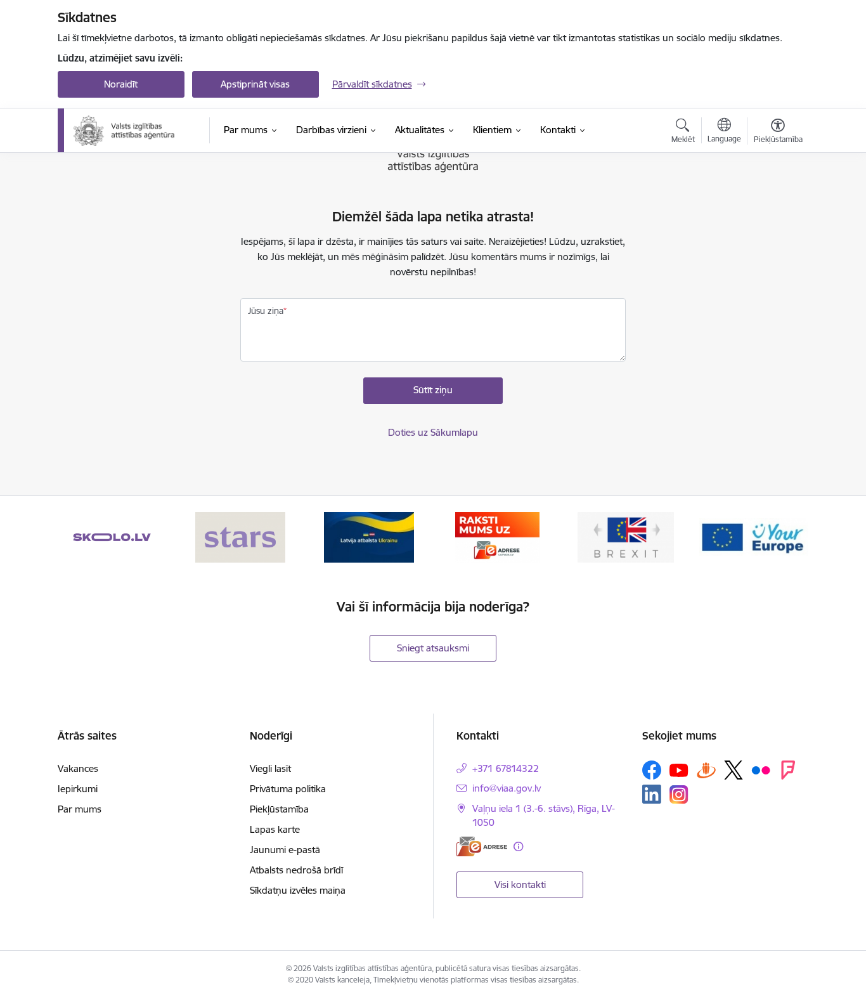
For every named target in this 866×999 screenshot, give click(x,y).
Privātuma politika (288, 789)
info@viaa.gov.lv (506, 788)
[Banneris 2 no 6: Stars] (240, 536)
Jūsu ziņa (265, 311)
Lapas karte (275, 829)
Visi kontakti (520, 884)
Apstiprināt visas (255, 84)
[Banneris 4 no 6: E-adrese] (497, 536)
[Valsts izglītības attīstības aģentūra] (133, 130)
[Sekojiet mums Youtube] (678, 769)
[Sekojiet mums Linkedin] (651, 794)
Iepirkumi (78, 789)
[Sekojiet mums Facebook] (651, 770)
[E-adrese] (481, 846)
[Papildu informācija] (518, 846)
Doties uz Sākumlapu (433, 432)
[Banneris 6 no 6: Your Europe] (753, 536)
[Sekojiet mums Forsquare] (788, 770)
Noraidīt (121, 84)
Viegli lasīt (270, 768)
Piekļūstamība (279, 809)
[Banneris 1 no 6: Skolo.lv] (112, 536)
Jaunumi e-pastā (285, 850)
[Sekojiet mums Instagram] (678, 794)
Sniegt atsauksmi (433, 648)
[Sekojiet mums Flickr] (760, 769)
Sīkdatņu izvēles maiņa (298, 890)
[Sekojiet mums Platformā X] (733, 770)
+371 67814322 (505, 768)
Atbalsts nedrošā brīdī (296, 870)
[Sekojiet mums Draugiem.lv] (706, 770)
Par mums (79, 809)
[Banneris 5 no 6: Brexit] (626, 536)
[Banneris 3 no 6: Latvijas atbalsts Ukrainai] (369, 536)
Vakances (78, 768)
